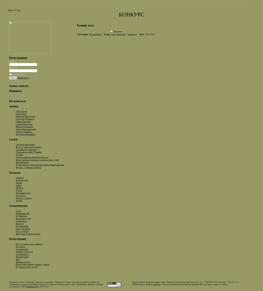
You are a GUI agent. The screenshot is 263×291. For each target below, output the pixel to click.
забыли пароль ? (23, 78)
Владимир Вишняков (25, 134)
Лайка (18, 185)
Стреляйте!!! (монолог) (26, 149)
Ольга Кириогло (118, 34)
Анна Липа (21, 114)
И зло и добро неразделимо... (29, 147)
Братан (19, 183)
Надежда (20, 223)
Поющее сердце (23, 262)
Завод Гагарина (23, 228)
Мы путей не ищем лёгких (28, 234)
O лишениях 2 (22, 254)
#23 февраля (21, 216)
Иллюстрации (95, 34)
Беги (18, 259)
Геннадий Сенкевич (25, 119)
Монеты (19, 188)
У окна (19, 190)
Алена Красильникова (26, 129)
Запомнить (18, 74)
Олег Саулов (21, 111)
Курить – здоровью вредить (28, 167)
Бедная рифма (22, 257)
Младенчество (22, 162)
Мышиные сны (23, 213)
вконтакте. (157, 284)
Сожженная (21, 221)
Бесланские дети (23, 218)
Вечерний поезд (23, 193)
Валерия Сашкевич (24, 126)
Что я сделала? (22, 231)
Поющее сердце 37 (24, 251)
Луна (18, 211)
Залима (19, 200)
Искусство (20, 195)
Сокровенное (22, 249)
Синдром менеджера (25, 144)
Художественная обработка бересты (32, 157)
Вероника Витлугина (25, 116)
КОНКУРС (131, 15)
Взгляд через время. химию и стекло (32, 264)
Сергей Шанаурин (24, 124)
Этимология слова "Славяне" (29, 152)
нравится (132, 34)
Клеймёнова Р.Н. (32, 287)
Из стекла (20, 246)
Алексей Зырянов (24, 132)
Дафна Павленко (23, 121)
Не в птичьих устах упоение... (30, 244)
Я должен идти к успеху (27, 267)
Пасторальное (22, 226)
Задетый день (22, 180)
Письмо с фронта (24, 198)
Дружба (19, 154)
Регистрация (18, 57)
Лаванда (19, 177)
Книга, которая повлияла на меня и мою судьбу (37, 160)
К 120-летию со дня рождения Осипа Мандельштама (40, 165)
